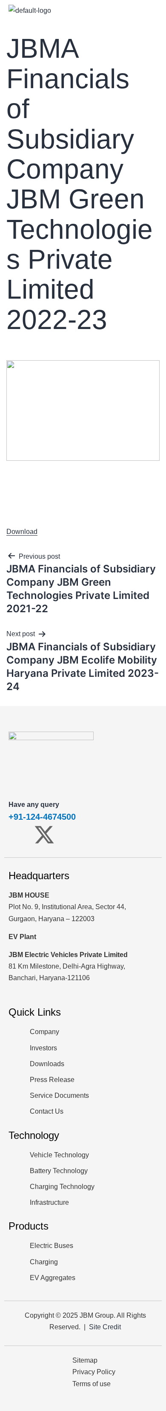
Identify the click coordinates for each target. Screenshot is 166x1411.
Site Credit (105, 1327)
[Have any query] (19, 786)
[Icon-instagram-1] (69, 834)
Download (21, 531)
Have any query (34, 804)
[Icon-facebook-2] (19, 834)
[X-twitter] (44, 834)
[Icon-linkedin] (94, 834)
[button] (154, 10)
